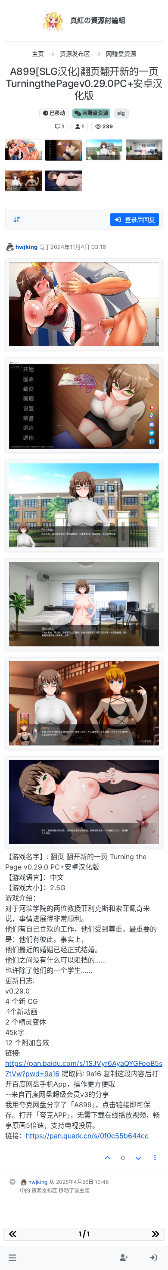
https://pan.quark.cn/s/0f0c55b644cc (87, 1135)
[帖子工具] (155, 1157)
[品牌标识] (53, 20)
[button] (12, 1258)
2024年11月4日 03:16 (78, 246)
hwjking (26, 246)
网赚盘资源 (94, 113)
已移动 (56, 113)
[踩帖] (138, 1157)
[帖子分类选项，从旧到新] (17, 219)
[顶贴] (108, 1157)
